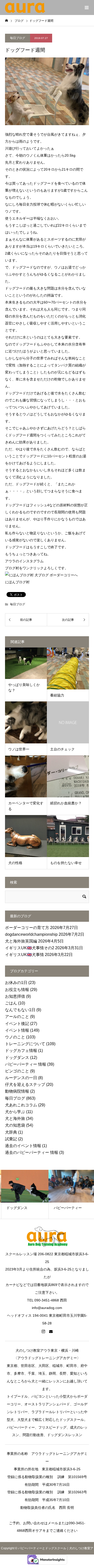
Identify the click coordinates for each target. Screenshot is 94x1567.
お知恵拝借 (15, 996)
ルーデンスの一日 (21, 1078)
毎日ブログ (17, 38)
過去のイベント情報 (23, 1146)
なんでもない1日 (20, 1010)
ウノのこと (15, 1037)
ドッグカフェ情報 (21, 1050)
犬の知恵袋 (15, 1125)
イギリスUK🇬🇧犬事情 (24, 954)
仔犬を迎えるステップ (25, 1084)
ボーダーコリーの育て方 (27, 928)
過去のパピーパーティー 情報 (31, 1152)
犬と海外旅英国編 (21, 941)
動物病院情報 (17, 1091)
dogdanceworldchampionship (31, 934)
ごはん (11, 1003)
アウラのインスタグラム (24, 561)
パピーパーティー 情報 (25, 1064)
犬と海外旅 (15, 1118)
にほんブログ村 (17, 582)
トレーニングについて (25, 1044)
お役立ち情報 (17, 989)
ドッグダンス (17, 1057)
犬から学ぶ (15, 1112)
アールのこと (17, 1016)
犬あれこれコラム (21, 1105)
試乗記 (11, 1139)
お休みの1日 (16, 982)
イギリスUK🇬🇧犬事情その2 (29, 948)
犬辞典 (11, 1132)
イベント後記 (17, 1023)
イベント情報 (17, 1030)
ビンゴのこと (17, 1071)
